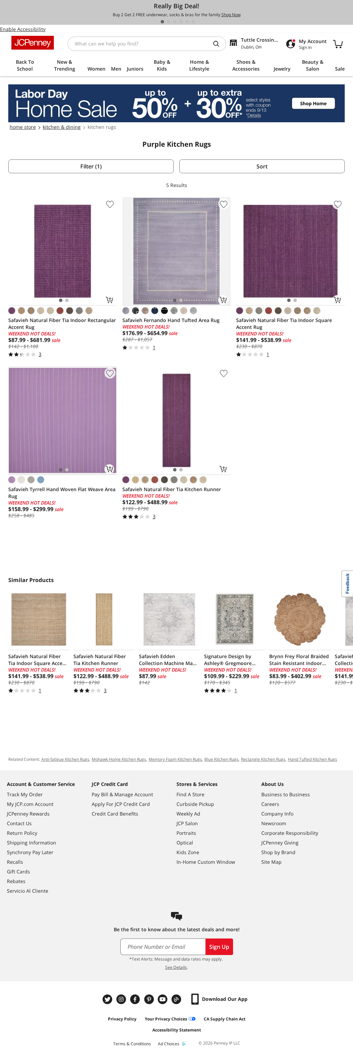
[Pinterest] (150, 999)
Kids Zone (187, 852)
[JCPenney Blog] (177, 999)
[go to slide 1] (162, 21)
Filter (91, 166)
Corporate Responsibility (289, 833)
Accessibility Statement (176, 1030)
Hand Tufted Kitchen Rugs (312, 759)
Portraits (186, 833)
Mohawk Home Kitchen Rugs (119, 759)
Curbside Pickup (195, 804)
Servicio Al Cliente (27, 891)
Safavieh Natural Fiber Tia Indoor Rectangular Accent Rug (62, 323)
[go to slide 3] (174, 21)
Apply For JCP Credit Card (121, 804)
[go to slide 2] (168, 21)
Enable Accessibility (23, 29)
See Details (176, 967)
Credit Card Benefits (115, 813)
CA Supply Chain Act (224, 1019)
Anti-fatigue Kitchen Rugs (65, 759)
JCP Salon (187, 823)
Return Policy (22, 833)
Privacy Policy (122, 1019)
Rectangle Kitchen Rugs (263, 759)
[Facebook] (136, 999)
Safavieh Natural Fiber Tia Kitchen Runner (171, 489)
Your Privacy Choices (166, 1019)
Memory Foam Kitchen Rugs (175, 759)
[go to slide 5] (187, 21)
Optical (184, 842)
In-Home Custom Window (205, 862)
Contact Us (19, 823)
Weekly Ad (188, 813)
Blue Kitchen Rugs (221, 759)
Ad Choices (168, 1044)
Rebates (16, 881)
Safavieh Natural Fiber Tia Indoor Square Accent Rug (284, 323)
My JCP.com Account (30, 804)
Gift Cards (18, 871)
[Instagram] (122, 999)
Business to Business (285, 794)
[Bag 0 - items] (338, 44)
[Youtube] (163, 999)
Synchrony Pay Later (30, 852)
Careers (270, 804)
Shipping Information (31, 842)
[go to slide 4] (181, 21)
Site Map (271, 862)
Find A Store (190, 794)
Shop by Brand (278, 852)
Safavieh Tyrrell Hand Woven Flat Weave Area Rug (61, 492)
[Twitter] (108, 999)
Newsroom (273, 823)
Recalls (15, 862)
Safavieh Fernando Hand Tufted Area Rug (171, 320)
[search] (219, 44)
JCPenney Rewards (28, 813)
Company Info (277, 813)
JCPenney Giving (280, 842)
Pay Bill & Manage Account (122, 794)
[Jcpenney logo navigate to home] (32, 43)
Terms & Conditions (132, 1044)
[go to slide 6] (193, 21)
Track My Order (25, 794)
